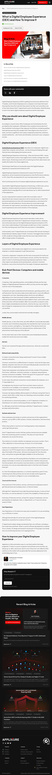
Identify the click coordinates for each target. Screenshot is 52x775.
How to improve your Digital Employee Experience (15, 81)
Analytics (7, 749)
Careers (6, 763)
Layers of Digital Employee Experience (13, 75)
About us (7, 761)
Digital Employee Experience (9, 13)
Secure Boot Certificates (26, 754)
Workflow (7, 752)
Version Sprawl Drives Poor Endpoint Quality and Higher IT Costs (24, 677)
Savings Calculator (40, 761)
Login (28, 2)
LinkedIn (11, 560)
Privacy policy (24, 773)
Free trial (38, 752)
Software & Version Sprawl (27, 752)
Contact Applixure (25, 763)
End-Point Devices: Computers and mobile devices (15, 78)
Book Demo (42, 2)
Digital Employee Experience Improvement (14, 73)
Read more (6, 644)
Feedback (7, 754)
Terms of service (31, 773)
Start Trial (33, 2)
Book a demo (24, 761)
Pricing (38, 749)
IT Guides (38, 765)
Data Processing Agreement (43, 773)
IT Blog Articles (39, 763)
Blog (3, 8)
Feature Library (24, 749)
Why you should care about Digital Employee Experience (17, 67)
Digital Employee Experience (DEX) (12, 70)
